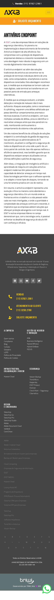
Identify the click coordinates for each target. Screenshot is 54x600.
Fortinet (33, 388)
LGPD (6, 352)
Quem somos (9, 338)
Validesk (7, 428)
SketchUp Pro (9, 417)
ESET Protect (35, 385)
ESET (8, 42)
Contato (7, 347)
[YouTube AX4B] (27, 280)
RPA (28, 338)
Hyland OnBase (33, 346)
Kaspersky (33, 382)
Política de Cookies (11, 358)
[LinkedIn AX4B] (14, 280)
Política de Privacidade (12, 355)
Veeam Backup (35, 376)
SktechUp (7, 412)
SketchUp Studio (10, 420)
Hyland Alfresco (33, 344)
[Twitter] (39, 280)
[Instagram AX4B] (20, 280)
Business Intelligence (35, 341)
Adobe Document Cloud (12, 426)
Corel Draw (8, 431)
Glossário (7, 349)
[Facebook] (33, 280)
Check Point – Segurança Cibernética (39, 392)
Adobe (6, 423)
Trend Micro (34, 379)
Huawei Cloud (9, 376)
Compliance (8, 341)
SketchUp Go (9, 415)
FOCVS (29, 349)
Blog (5, 344)
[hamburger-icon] (49, 12)
